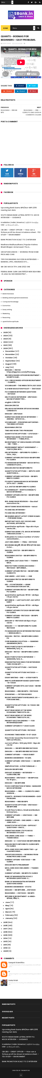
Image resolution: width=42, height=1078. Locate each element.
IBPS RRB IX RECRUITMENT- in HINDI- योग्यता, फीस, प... (20, 897)
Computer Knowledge (10, 302)
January (9, 918)
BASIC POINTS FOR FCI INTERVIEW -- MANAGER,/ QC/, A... (20, 647)
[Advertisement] (21, 141)
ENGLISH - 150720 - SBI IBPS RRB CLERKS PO (21, 637)
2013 (5, 941)
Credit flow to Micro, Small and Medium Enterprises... (22, 811)
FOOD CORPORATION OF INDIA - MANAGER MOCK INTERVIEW (23, 787)
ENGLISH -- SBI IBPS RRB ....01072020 (20, 890)
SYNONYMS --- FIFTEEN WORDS (18, 694)
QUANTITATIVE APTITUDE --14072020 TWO (21, 668)
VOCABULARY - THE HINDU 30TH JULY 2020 (23, 385)
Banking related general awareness (15, 298)
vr (9, 972)
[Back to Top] (21, 1075)
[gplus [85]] (36, 2)
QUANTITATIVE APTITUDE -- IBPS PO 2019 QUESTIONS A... (22, 472)
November (10, 354)
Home (5, 28)
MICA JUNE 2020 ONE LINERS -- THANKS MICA (21, 869)
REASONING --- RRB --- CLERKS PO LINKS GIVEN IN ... (22, 792)
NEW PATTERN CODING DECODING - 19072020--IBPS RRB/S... (20, 567)
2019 (5, 922)
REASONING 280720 (13, 427)
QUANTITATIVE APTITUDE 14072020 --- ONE (21, 673)
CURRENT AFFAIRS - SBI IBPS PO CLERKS (21, 873)
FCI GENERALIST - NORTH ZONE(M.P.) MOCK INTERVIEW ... (20, 491)
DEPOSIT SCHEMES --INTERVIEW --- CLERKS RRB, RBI (20, 773)
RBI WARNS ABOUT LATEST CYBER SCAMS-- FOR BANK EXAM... (22, 517)
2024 (5, 335)
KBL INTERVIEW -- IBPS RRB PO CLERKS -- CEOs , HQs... (22, 453)
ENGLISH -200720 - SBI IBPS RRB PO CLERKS (20, 551)
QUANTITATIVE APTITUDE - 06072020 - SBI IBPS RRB (21, 806)
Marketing (6, 314)
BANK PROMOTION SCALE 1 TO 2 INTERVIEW (18, 239)
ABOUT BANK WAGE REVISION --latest (21, 506)
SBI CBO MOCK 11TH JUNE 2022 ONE (15, 267)
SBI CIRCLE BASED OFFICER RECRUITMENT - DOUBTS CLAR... (23, 376)
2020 (5, 348)
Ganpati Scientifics (16, 963)
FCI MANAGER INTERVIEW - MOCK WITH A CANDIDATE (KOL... (22, 464)
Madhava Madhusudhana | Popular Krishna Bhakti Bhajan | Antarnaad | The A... (19, 245)
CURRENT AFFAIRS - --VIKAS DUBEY (19, 754)
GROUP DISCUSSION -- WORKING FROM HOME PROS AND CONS (21, 855)
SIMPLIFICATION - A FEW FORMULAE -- (21, 766)
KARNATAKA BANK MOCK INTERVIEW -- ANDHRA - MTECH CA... (21, 418)
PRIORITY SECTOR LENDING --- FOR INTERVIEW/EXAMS (20, 722)
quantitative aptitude (11, 321)
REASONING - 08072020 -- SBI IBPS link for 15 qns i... (21, 779)
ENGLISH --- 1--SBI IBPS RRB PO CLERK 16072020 (21, 627)
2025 (5, 332)
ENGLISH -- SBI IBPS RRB (15, 783)
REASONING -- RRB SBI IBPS (16, 801)
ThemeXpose (25, 1070)
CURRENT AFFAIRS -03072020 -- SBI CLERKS (20, 861)
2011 (5, 945)
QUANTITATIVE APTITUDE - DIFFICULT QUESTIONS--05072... (21, 826)
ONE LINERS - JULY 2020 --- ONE (18, 576)
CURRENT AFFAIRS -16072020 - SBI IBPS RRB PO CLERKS (21, 616)
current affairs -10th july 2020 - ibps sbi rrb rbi (22, 744)
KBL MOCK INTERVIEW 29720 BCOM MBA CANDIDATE (22, 409)
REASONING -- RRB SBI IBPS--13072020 (21, 691)
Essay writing (7, 310)
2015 (5, 935)
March (8, 912)
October (9, 357)
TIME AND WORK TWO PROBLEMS (19, 430)
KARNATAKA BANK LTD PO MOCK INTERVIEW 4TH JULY (19, 831)
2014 (5, 938)
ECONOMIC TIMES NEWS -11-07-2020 (20, 734)
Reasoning (6, 318)
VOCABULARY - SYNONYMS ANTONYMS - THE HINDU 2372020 (22, 423)
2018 (5, 925)
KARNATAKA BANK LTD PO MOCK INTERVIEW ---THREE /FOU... (19, 438)
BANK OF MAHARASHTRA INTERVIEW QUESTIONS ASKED (20, 882)
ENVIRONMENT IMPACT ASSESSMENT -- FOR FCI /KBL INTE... (21, 448)
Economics (6, 306)
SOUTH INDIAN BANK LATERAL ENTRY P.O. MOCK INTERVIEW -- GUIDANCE (20, 216)
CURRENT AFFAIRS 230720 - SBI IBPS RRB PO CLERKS (22, 496)
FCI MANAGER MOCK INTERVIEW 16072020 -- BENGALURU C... (22, 632)
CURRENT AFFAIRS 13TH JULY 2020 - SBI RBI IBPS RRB (23, 687)
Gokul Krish (13, 980)
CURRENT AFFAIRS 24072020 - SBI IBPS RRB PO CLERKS (21, 477)
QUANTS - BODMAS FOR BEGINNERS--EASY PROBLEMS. (23, 797)
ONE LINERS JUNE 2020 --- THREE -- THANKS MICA (20, 837)
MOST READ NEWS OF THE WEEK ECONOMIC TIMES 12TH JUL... (18, 711)
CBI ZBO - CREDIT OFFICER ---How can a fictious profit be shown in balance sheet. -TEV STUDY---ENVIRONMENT (21, 232)
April (7, 908)
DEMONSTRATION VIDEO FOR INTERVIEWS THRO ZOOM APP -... (22, 663)
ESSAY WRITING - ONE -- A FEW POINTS (21, 677)
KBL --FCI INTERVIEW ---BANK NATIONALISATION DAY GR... (17, 585)
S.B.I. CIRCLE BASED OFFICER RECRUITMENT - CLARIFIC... (23, 381)
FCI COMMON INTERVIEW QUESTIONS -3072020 (20, 393)
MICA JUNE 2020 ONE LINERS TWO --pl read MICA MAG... (21, 850)
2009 (5, 951)
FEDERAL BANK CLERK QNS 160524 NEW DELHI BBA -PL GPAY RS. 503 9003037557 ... (21, 272)
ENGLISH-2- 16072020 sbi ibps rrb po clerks (20, 622)
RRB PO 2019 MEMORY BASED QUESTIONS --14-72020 (22, 682)
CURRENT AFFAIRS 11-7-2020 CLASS (20, 726)
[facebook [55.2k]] (28, 2)
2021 (5, 345)
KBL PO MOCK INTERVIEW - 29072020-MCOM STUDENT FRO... (21, 398)
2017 (5, 929)
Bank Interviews (8, 294)
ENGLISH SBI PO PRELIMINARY (17, 865)
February (9, 915)
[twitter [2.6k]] (31, 2)
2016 (5, 932)
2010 (5, 948)
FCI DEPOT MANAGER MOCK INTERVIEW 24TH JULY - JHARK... (21, 482)
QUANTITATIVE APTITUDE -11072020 (20, 730)
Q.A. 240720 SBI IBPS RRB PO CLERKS (20, 487)
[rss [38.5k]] (39, 2)
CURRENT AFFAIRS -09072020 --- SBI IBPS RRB (22, 762)
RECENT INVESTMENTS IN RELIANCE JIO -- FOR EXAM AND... (22, 698)
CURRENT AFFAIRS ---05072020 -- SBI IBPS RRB (21, 816)
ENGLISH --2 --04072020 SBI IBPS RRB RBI (22, 841)
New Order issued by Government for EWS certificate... (21, 739)
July (7, 367)
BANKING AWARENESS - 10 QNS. (18, 758)
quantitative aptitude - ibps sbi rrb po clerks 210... (22, 527)
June (7, 902)
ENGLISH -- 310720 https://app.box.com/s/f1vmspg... (20, 371)
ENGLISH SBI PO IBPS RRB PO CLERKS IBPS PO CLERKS (22, 845)
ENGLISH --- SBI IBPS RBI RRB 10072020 (21, 748)
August (8, 364)
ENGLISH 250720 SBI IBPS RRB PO (18, 468)
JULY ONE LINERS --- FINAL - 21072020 (21, 542)
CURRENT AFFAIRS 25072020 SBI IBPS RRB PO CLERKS (22, 458)
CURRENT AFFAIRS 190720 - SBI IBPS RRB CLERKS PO (21, 572)
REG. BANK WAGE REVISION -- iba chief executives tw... (21, 502)
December (10, 351)
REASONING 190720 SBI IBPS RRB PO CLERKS (20, 580)
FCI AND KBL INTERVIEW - (15, 510)
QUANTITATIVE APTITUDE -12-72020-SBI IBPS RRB (22, 706)
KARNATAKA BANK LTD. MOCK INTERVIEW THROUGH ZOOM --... (22, 533)
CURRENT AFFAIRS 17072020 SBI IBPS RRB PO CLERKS (22, 611)
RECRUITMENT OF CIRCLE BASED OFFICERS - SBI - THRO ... (22, 443)
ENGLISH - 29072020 (13, 414)
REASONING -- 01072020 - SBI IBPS (19, 893)
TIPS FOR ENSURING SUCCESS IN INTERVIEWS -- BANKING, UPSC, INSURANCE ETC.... (20, 260)
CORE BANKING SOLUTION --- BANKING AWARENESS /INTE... (21, 642)
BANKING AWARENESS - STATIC (18, 887)
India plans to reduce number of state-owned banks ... (22, 538)
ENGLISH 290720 (12, 405)
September (10, 361)
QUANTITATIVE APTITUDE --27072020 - (22, 434)
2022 (5, 342)
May (7, 905)
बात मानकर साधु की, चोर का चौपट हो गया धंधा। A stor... (22, 546)
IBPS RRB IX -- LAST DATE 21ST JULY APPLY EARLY (22, 601)
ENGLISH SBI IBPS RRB (14, 769)
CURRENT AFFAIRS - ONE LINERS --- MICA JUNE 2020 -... (22, 821)
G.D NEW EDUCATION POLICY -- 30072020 (23, 389)
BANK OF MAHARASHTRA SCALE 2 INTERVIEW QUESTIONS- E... (19, 877)
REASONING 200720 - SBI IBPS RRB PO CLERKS (21, 556)
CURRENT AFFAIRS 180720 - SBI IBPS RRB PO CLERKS (21, 591)
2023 (5, 339)
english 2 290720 (12, 402)
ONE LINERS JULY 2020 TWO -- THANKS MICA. (21, 562)
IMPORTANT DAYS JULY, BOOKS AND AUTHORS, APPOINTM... (20, 522)
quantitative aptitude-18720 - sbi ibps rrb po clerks (22, 596)
